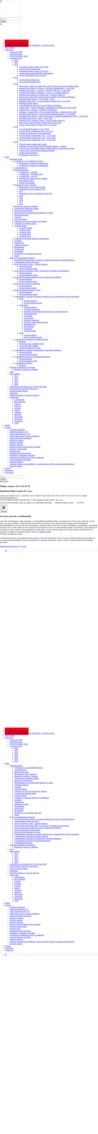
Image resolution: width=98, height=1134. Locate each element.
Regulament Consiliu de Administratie (33, 163)
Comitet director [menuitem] (20, 770)
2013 (16, 378)
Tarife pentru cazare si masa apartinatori (24, 436)
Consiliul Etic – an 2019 (28, 176)
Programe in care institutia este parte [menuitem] (27, 813)
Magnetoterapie (30, 324)
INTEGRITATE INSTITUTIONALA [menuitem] (24, 866)
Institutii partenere (16, 462)
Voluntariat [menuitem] (14, 871)
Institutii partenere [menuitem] (16, 939)
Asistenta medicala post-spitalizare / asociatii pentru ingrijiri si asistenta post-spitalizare (42, 464)
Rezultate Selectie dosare (28, 103)
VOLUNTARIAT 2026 (19, 56)
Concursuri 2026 (16, 52)
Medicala (17, 415)
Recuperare (18, 421)
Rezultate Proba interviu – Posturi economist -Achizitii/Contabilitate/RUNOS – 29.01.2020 (53, 116)
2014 (16, 380)
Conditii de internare (17, 430)
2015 (16, 382)
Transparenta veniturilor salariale (26, 209)
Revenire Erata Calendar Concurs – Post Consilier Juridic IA (42, 120)
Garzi (12, 372)
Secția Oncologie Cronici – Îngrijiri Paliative (31, 264)
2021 (16, 78)
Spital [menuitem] (7, 763)
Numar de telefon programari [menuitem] (20, 916)
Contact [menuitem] (8, 946)
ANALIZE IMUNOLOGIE (30, 348)
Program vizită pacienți (18, 449)
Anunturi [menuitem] (17, 787)
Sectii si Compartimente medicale (22, 258)
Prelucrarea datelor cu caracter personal (24, 395)
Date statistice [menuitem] (15, 851)
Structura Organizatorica (23, 211)
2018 (16, 142)
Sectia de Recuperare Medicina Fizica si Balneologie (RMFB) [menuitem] (37, 828)
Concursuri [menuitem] (9, 738)
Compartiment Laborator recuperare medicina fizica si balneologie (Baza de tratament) (46, 297)
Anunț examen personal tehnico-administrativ (36, 73)
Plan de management (27, 183)
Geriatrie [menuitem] (17, 886)
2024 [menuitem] (16, 748)
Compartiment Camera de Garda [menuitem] (26, 821)
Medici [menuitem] (7, 903)
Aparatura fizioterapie (32, 309)
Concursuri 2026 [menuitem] (16, 740)
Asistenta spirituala (21, 245)
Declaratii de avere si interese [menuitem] (25, 774)
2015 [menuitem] (16, 860)
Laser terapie (29, 318)
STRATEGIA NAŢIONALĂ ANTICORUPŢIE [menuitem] (28, 864)
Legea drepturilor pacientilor (20, 460)
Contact (8, 468)
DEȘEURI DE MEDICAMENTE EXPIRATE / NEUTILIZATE (29, 45)
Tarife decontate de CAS (19, 432)
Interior (17, 410)
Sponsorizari (19, 249)
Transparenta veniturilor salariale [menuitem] (26, 778)
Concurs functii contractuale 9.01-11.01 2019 (36, 131)
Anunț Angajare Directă (19, 391)
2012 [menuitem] (16, 854)
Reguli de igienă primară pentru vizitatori (25, 447)
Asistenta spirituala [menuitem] (21, 804)
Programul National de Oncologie (22, 367)
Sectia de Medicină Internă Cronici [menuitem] (27, 832)
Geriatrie (17, 408)
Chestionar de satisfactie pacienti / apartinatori (27, 458)
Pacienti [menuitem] (8, 905)
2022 (16, 65)
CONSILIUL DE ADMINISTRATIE (28, 161)
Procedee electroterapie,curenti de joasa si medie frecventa (46, 312)
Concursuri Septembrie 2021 (30, 82)
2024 (16, 60)
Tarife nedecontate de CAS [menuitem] (20, 912)
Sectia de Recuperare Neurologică (27, 284)
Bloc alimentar (19, 402)
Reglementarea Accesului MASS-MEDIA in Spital (33, 213)
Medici (7, 425)
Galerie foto (14, 397)
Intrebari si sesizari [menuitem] (17, 918)
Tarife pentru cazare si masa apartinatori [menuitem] (24, 914)
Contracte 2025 (25, 230)
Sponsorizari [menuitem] (19, 808)
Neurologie (18, 417)
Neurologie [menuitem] (18, 894)
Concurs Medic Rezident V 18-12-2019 (34, 129)
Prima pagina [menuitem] (10, 735)
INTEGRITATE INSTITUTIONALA (24, 389)
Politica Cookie (45, 532)
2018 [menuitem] (16, 761)
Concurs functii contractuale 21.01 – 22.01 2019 (37, 140)
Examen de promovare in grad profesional (35, 133)
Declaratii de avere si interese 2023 (32, 189)
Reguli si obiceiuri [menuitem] (16, 922)
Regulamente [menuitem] (19, 806)
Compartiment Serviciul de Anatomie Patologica (32, 357)
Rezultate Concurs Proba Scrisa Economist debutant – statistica (43, 146)
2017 (21, 202)
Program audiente (16, 442)
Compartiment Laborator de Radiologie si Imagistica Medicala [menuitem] (37, 839)
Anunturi (17, 217)
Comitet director (20, 168)
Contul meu (9, 473)
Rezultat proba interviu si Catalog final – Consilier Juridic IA (42, 95)
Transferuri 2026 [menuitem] (16, 742)
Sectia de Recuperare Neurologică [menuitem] (27, 830)
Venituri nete (19, 243)
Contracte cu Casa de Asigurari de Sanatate (30, 221)
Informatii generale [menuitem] (21, 785)
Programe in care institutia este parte (27, 254)
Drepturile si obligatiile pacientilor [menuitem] (22, 933)
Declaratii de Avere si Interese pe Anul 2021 (35, 193)
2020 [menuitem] (16, 757)
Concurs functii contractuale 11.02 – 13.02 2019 (37, 138)
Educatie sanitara (16, 466)
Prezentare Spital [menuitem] (16, 766)
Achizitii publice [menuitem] (20, 796)
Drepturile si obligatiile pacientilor (22, 455)
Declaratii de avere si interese (25, 185)
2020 (16, 84)
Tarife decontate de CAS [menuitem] (19, 909)
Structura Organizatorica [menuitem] (23, 781)
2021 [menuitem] (16, 755)
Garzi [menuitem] (12, 849)
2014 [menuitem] (16, 858)
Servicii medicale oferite (28, 269)
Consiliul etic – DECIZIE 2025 (31, 174)
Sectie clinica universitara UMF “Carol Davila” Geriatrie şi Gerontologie (41, 271)
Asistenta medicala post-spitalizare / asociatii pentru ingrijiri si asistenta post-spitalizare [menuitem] (42, 942)
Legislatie (18, 241)
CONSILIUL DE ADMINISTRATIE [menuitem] (28, 768)
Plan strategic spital (26, 181)
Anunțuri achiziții (25, 228)
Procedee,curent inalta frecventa (36, 322)
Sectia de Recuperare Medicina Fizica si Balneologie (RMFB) (37, 277)
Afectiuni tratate (30, 331)
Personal (22, 342)
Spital (7, 157)
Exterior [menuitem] (17, 881)
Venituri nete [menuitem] (19, 802)
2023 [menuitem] (16, 751)
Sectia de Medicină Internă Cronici (27, 290)
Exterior (17, 404)
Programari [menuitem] (9, 948)
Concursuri (9, 50)
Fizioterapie (23, 305)
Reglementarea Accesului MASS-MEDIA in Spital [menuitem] (33, 783)
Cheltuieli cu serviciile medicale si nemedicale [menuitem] (31, 798)
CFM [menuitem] (16, 901)
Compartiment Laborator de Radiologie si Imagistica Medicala (37, 350)
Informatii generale (21, 215)
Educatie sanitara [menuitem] (16, 944)
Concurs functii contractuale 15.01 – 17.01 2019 (37, 136)
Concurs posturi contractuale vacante (33, 144)
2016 (21, 204)
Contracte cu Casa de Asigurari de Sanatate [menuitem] (30, 791)
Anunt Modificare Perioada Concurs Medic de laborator (40, 105)
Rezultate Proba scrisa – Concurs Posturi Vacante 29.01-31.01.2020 (44, 101)
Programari (9, 470)
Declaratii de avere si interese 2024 (32, 187)
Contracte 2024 (25, 232)
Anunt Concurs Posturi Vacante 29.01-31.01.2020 (38, 125)
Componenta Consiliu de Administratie (33, 166)
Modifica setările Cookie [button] (64, 503)
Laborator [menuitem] (18, 890)
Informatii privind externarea (20, 453)
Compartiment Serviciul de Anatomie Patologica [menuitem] (32, 841)
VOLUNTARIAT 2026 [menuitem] (19, 744)
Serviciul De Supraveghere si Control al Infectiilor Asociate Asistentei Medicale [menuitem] (44, 819)
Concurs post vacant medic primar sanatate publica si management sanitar (46, 148)
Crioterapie (28, 316)
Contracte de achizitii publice (25, 224)
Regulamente (19, 247)
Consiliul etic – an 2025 (28, 172)
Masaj (21, 333)
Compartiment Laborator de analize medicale (31, 339)
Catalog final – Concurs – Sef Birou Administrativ (38, 110)
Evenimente (18, 251)
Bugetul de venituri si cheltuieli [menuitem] (26, 776)
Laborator (18, 412)
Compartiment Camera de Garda (26, 262)
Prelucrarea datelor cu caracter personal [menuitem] (24, 873)
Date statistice (15, 374)
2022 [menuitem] (16, 753)
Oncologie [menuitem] (18, 896)
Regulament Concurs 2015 (29, 155)
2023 (16, 63)
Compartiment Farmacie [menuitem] (23, 843)
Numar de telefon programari (20, 438)
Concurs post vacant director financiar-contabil (36, 151)
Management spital (21, 170)
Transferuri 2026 (16, 54)
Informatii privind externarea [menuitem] (20, 931)
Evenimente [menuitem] (18, 811)
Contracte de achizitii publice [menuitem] (25, 793)
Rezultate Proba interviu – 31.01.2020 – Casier (36, 99)
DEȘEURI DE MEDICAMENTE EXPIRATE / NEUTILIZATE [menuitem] (29, 733)
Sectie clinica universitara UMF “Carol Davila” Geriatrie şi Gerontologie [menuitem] (41, 826)
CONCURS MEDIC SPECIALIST (32, 75)
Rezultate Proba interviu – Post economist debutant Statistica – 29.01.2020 (47, 114)
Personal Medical (25, 279)
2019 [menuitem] (16, 759)
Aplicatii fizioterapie (31, 320)
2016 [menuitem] (16, 862)
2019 (16, 127)
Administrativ (19, 400)
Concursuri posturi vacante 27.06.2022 (33, 71)
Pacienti (8, 427)
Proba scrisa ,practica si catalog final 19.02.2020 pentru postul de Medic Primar (49, 86)
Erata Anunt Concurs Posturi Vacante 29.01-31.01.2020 (40, 123)
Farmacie (17, 406)
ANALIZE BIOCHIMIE (28, 346)
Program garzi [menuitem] (15, 929)
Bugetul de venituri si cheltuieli (26, 206)
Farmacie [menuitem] (17, 884)
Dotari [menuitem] (16, 815)
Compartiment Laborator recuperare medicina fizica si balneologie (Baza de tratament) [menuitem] (46, 834)
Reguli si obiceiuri (16, 445)
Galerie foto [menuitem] (14, 875)
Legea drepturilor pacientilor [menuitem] (20, 937)
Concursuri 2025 (16, 58)
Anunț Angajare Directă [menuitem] (19, 869)
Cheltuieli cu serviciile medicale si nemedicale (31, 239)
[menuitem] (17, 731)
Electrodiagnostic (30, 314)
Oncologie (18, 419)
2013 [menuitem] (16, 856)
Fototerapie (28, 329)
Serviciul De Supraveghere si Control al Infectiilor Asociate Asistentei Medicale (44, 260)
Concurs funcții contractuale (29, 69)
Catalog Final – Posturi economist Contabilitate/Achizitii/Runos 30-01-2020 (47, 108)
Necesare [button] (3, 534)
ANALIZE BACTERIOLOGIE (31, 344)
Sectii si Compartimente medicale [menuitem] (22, 817)
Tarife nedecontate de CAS (20, 434)
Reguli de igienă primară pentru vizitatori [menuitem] (25, 924)
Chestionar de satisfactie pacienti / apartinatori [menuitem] (27, 935)
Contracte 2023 (25, 234)
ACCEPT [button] (80, 503)
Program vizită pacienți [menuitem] (18, 927)
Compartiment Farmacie (23, 363)
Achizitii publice (20, 226)
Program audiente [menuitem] (16, 920)
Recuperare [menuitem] (18, 899)
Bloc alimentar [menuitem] (19, 879)
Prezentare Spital (16, 159)
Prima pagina (10, 48)
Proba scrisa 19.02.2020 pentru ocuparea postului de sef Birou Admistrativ (47, 97)
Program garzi (15, 451)
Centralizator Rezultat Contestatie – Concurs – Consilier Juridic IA (44, 93)
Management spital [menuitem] (21, 772)
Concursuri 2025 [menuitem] (16, 746)
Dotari (16, 256)
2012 (16, 376)
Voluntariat (14, 393)
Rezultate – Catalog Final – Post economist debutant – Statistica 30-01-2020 (47, 112)
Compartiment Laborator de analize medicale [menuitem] (31, 836)
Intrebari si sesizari (17, 440)
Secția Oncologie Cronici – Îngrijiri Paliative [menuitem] (31, 824)
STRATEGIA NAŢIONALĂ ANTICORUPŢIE (28, 387)
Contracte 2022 (25, 236)
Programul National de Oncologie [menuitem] (22, 845)
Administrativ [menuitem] (19, 877)
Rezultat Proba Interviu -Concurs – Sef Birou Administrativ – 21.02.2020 (46, 88)
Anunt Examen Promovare (29, 80)
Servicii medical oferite (27, 288)
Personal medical (25, 266)
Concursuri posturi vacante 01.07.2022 (33, 67)
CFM (21, 299)
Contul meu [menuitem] (9, 950)
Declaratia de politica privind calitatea (33, 178)
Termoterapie (29, 327)
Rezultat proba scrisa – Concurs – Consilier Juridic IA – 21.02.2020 (44, 90)
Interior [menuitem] (17, 888)
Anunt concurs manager (28, 153)
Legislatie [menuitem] (18, 800)
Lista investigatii (20, 219)
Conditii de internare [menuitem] (17, 907)
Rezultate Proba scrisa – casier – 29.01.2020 (35, 118)
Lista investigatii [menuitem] (20, 789)
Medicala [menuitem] (17, 892)
